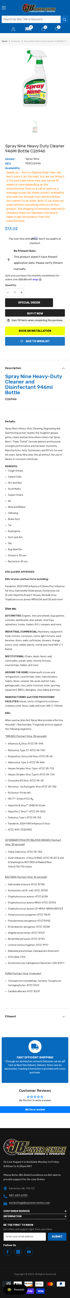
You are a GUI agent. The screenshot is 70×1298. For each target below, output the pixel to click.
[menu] (4, 8)
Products (15, 41)
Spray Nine (32, 158)
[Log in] (13, 29)
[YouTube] (29, 1252)
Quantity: (10, 285)
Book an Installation (35, 330)
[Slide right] (64, 1061)
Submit (57, 1236)
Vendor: (10, 159)
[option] (35, 78)
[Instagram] (18, 1252)
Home (4, 41)
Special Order (29, 302)
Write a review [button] (35, 1109)
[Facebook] (7, 1252)
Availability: (12, 168)
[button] (28, 29)
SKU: (8, 163)
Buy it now (35, 313)
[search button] (64, 19)
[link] (35, 1060)
